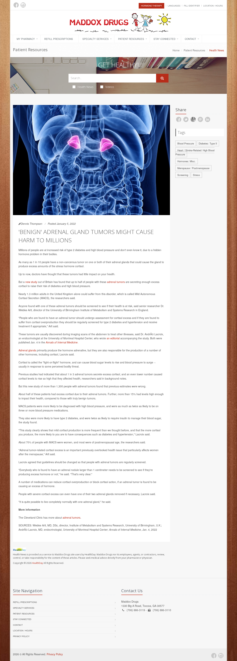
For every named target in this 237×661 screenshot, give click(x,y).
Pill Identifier (192, 5)
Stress (196, 175)
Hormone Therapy (151, 5)
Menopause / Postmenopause (193, 168)
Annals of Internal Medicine (62, 342)
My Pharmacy (26, 39)
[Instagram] (23, 5)
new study (31, 282)
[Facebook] (16, 5)
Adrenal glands (27, 350)
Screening (182, 175)
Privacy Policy (21, 636)
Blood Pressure (185, 143)
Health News (86, 87)
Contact (190, 39)
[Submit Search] (162, 78)
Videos (109, 87)
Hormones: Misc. (186, 161)
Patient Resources (131, 39)
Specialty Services (95, 39)
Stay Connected (164, 39)
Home (176, 50)
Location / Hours (213, 5)
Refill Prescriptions (58, 39)
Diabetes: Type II (208, 143)
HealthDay (37, 563)
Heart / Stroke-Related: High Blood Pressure (194, 152)
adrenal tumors (116, 282)
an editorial (113, 338)
